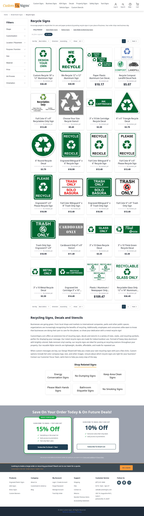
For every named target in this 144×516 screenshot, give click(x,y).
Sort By (34, 41)
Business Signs (51, 3)
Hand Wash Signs (52, 30)
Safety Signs (94, 3)
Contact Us (77, 490)
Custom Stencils (77, 7)
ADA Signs (63, 3)
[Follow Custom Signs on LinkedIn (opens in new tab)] (124, 483)
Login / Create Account (59, 482)
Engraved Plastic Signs (16, 482)
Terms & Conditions (68, 512)
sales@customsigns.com (104, 490)
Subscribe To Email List (96, 447)
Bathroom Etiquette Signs (85, 389)
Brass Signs (13, 490)
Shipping (77, 482)
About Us (34, 482)
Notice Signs (65, 30)
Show (75, 41)
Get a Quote (126, 468)
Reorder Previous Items (81, 497)
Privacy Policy (100, 457)
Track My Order (57, 493)
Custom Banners (14, 493)
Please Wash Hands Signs (58, 389)
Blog (32, 490)
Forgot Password (57, 486)
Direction (55, 41)
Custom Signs (38, 3)
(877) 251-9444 (100, 482)
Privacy (79, 512)
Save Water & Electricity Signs (83, 30)
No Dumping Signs (85, 375)
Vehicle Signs (64, 7)
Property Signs (81, 3)
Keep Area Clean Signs (113, 376)
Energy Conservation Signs (58, 376)
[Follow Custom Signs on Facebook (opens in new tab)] (119, 483)
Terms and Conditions (89, 457)
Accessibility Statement (81, 501)
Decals (71, 3)
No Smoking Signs (113, 389)
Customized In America (38, 486)
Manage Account (57, 490)
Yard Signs (105, 3)
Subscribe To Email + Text (48, 447)
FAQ (75, 486)
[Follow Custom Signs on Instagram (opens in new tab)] (129, 483)
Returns (76, 493)
